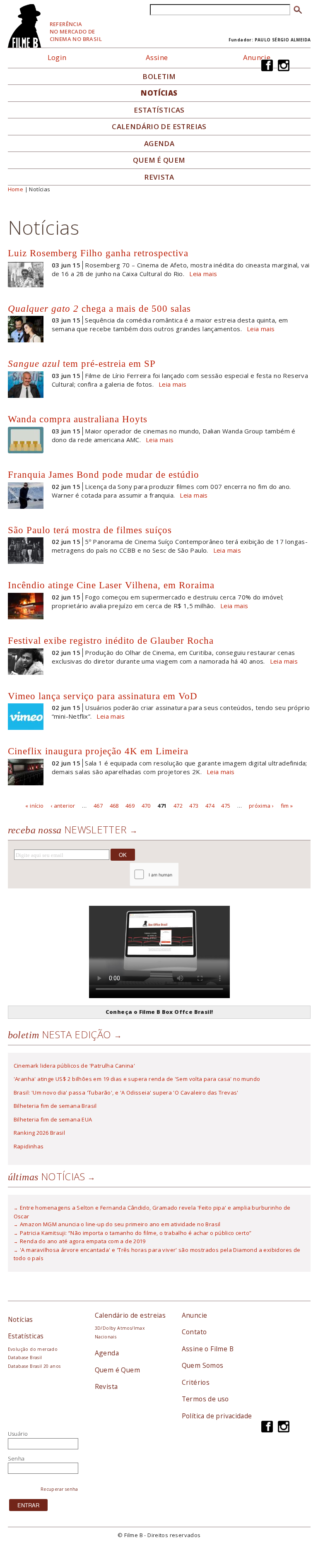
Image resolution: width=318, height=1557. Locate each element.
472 (178, 805)
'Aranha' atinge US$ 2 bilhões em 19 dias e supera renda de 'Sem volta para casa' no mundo (137, 1079)
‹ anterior (63, 805)
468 (114, 805)
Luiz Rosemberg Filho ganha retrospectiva (98, 253)
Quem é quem (159, 160)
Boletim (159, 76)
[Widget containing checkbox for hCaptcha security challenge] (176, 874)
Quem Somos (203, 1365)
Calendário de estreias (130, 1315)
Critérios (196, 1382)
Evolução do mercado (33, 1349)
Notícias (159, 93)
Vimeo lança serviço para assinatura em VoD (103, 696)
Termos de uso (205, 1398)
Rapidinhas (29, 1146)
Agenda (159, 144)
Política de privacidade (217, 1415)
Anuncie (257, 57)
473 (193, 805)
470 (146, 805)
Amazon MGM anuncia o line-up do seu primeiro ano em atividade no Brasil (120, 1224)
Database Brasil (25, 1357)
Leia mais (203, 274)
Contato (194, 1331)
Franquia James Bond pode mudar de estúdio (103, 474)
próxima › (261, 805)
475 (225, 805)
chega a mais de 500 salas (99, 308)
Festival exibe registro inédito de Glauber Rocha (111, 640)
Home (16, 189)
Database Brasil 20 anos (34, 1366)
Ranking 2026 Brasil (39, 1132)
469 (130, 805)
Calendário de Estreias (159, 127)
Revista (159, 177)
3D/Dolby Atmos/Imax (120, 1328)
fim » (287, 805)
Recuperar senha (59, 1489)
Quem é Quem (117, 1369)
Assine (157, 57)
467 (98, 805)
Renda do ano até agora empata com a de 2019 (83, 1241)
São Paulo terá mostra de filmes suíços (90, 530)
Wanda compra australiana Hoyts (77, 419)
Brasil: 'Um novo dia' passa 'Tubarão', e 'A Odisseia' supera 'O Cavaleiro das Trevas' (126, 1092)
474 (209, 805)
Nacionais (106, 1337)
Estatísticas (159, 110)
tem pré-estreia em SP (82, 363)
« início (34, 805)
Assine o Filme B (208, 1348)
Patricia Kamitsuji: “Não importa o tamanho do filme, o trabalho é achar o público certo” (135, 1233)
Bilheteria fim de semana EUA (53, 1119)
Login (57, 57)
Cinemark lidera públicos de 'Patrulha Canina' (74, 1065)
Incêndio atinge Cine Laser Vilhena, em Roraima (111, 585)
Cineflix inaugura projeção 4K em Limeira (98, 751)
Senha (16, 1458)
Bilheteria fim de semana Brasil (55, 1105)
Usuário (18, 1433)
